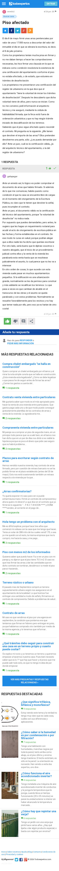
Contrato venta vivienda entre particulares (28, 397)
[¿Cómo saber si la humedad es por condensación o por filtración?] (29, 749)
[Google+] (25, 859)
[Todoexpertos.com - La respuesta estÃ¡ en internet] (19, 3)
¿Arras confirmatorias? (16, 491)
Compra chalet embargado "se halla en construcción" (26, 365)
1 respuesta (12, 388)
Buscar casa (8, 16)
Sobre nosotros (13, 852)
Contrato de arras (13, 613)
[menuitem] (11, 30)
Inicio (3, 852)
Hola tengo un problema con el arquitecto (28, 521)
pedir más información (20, 343)
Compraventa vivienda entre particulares (27, 427)
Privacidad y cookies (14, 854)
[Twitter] (16, 859)
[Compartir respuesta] (31, 321)
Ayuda (24, 852)
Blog (30, 852)
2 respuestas (13, 418)
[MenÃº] (3, 4)
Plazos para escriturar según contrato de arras (28, 459)
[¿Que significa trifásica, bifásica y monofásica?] (29, 714)
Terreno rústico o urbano (18, 582)
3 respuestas (13, 542)
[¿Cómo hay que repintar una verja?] (29, 823)
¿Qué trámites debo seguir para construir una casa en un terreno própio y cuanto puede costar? (28, 646)
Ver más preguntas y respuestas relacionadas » (30, 681)
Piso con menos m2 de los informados (26, 552)
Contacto (37, 852)
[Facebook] (21, 859)
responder (26, 340)
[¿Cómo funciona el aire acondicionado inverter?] (29, 789)
